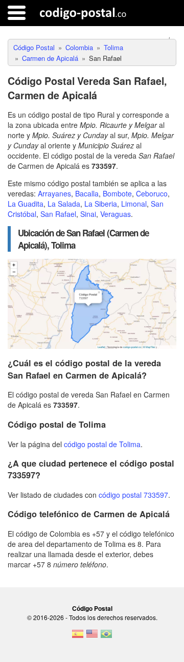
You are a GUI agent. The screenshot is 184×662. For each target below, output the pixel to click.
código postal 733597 (133, 495)
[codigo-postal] (83, 13)
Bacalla (87, 193)
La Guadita (25, 203)
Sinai (88, 214)
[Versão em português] (106, 637)
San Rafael (58, 214)
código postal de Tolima (102, 444)
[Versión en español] (78, 637)
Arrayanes (54, 193)
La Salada (64, 203)
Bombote (117, 193)
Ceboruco (152, 193)
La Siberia (100, 203)
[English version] (92, 637)
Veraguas (115, 214)
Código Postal (92, 608)
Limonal (134, 203)
